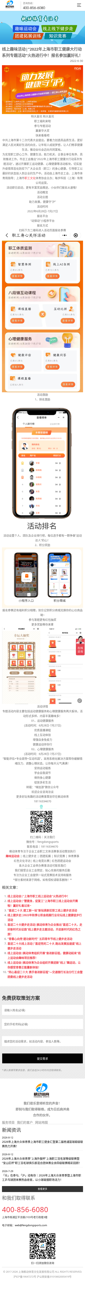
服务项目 (8, 1122)
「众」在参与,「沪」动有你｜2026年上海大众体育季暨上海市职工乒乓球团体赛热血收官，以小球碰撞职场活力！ (41, 1175)
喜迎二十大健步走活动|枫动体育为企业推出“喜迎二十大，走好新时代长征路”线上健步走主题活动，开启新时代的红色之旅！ (45, 929)
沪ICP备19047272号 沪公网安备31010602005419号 (42, 1276)
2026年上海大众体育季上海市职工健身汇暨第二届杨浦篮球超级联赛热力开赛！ (42, 1142)
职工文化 (30, 178)
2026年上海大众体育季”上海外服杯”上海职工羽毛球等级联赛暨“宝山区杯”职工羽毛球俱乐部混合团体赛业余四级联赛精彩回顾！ (41, 1159)
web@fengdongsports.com (31, 1225)
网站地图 (41, 1122)
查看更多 (42, 1189)
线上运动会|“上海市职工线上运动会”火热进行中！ (39, 896)
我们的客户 (25, 1122)
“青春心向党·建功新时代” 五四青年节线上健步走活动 (40, 939)
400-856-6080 (34, 8)
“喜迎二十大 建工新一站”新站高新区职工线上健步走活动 (42, 910)
